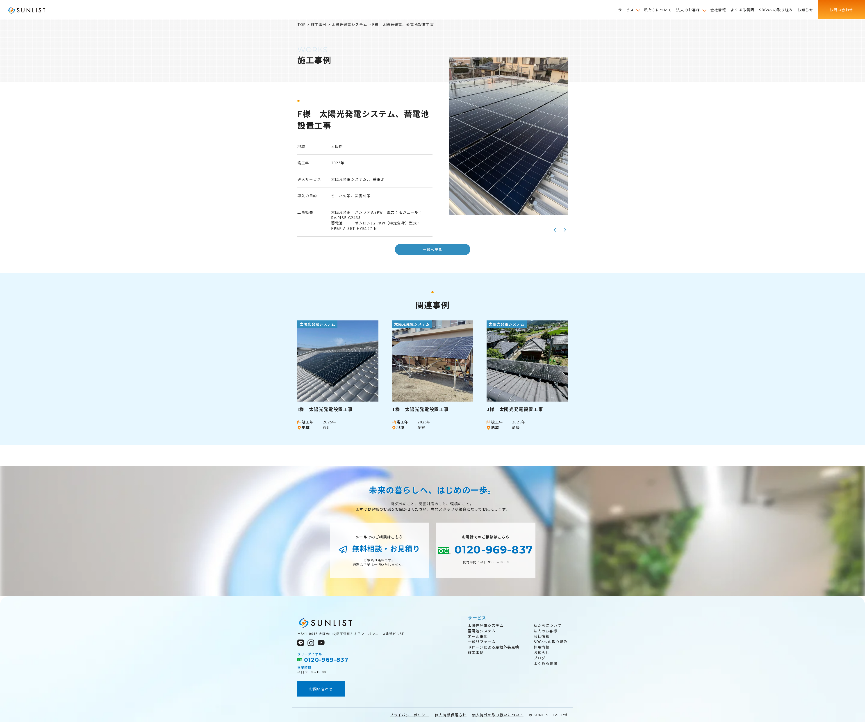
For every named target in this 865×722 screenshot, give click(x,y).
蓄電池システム (482, 630)
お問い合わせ (321, 689)
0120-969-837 (492, 549)
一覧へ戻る (432, 249)
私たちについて (547, 625)
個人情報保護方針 (451, 714)
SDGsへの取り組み (551, 641)
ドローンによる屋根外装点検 (493, 647)
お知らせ (541, 652)
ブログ (540, 657)
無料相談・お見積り (385, 548)
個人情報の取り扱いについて (498, 714)
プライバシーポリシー (409, 714)
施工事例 (476, 652)
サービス (477, 617)
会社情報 (541, 636)
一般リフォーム (482, 641)
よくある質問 (546, 663)
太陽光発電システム (485, 625)
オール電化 (478, 636)
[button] (555, 229)
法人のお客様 (546, 630)
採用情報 (541, 647)
